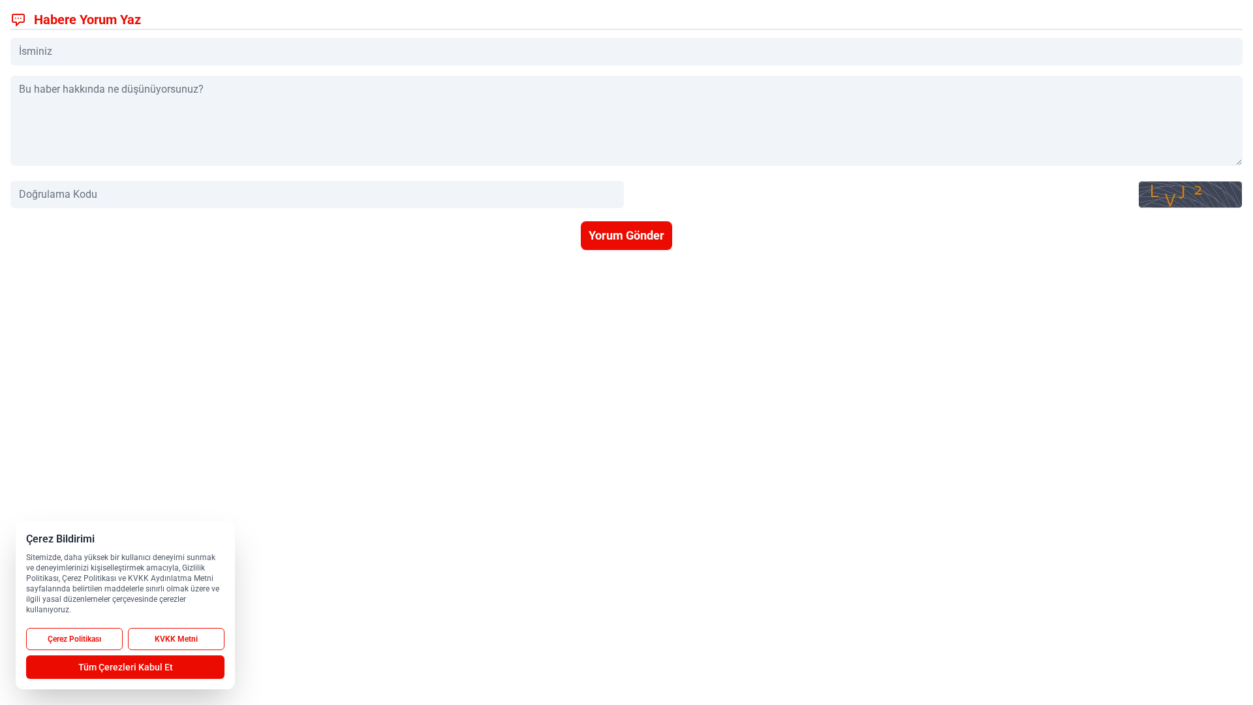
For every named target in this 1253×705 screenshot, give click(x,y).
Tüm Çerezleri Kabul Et (125, 667)
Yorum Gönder (626, 235)
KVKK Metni (176, 639)
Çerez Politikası (74, 639)
